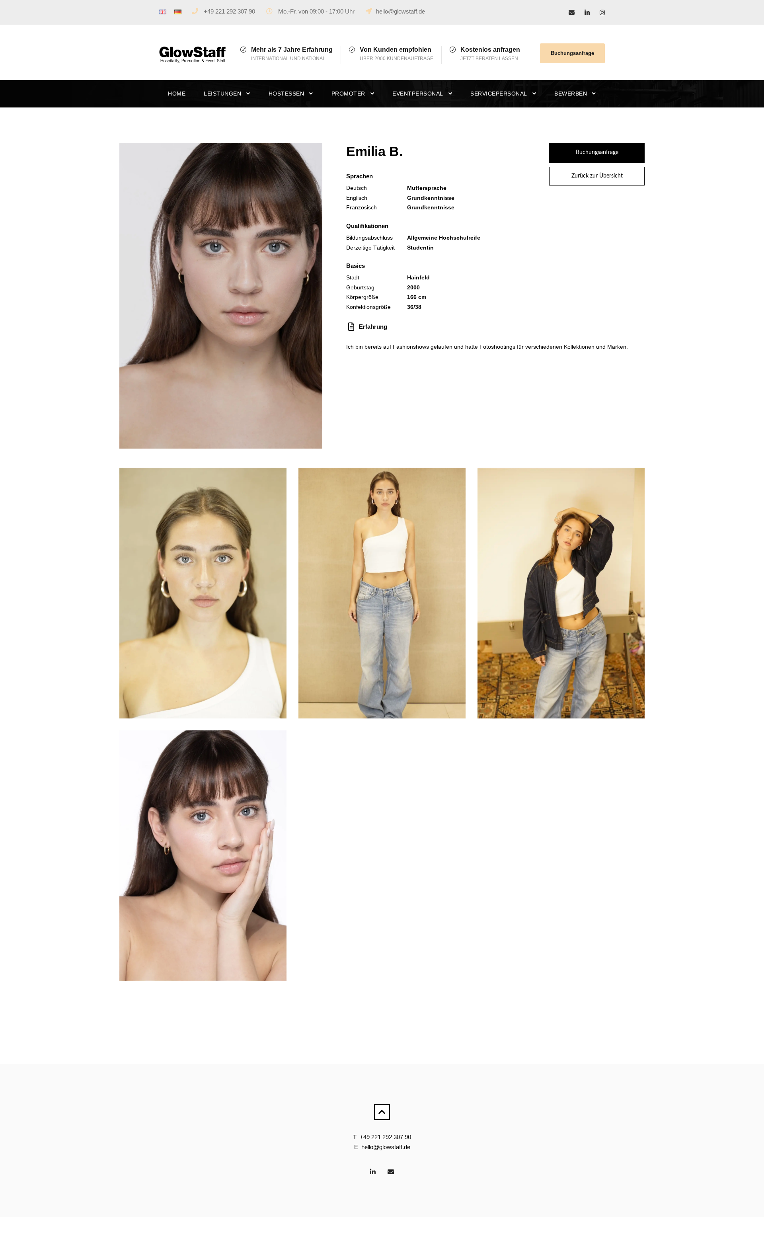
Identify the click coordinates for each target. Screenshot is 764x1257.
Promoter (348, 93)
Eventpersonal (417, 93)
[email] (572, 12)
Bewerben (570, 93)
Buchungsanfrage (572, 53)
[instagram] (602, 12)
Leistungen (222, 93)
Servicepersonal (498, 93)
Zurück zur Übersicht (597, 176)
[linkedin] (587, 12)
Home (176, 93)
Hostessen (286, 93)
